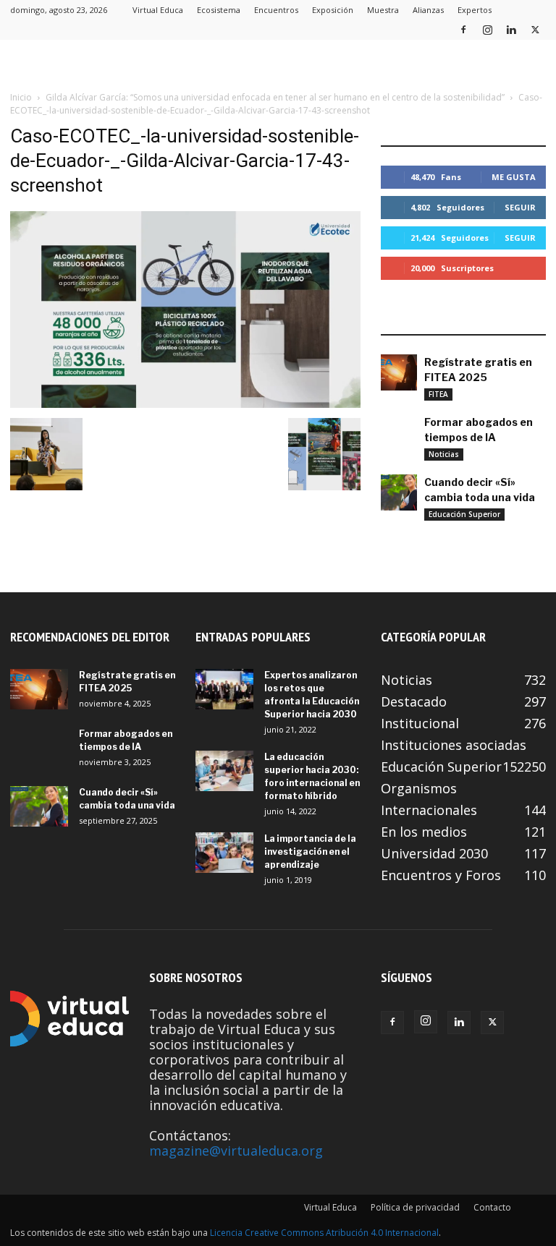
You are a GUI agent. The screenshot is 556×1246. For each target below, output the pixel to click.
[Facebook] (463, 29)
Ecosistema (218, 9)
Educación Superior (464, 514)
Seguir (520, 207)
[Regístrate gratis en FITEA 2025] (399, 372)
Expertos (475, 9)
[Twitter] (535, 29)
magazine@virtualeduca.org (236, 1150)
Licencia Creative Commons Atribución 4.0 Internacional (324, 1232)
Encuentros (276, 9)
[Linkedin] (511, 29)
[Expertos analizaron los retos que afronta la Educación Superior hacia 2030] (224, 689)
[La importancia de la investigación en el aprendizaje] (224, 852)
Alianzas (428, 9)
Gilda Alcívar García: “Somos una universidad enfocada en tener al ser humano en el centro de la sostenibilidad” (275, 97)
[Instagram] (487, 29)
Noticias (444, 454)
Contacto (492, 1207)
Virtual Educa (157, 9)
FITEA (438, 394)
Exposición (332, 9)
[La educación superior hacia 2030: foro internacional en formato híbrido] (224, 771)
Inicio (21, 97)
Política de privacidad (415, 1207)
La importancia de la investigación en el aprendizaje (310, 851)
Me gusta (514, 176)
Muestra (383, 9)
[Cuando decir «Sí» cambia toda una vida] (399, 492)
